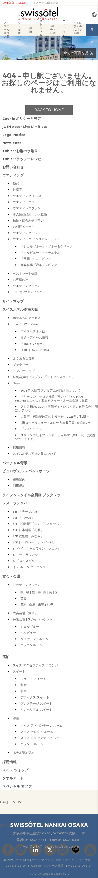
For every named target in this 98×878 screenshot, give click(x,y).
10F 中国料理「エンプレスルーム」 (37, 524)
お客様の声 (20, 279)
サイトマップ (13, 301)
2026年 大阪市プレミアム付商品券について (50, 390)
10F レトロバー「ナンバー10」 (34, 542)
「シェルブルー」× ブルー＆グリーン (46, 246)
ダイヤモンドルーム (34, 639)
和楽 (23, 691)
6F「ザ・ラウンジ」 (27, 554)
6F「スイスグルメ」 (27, 561)
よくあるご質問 (23, 358)
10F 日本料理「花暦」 (28, 530)
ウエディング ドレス (27, 196)
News (16, 383)
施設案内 (19, 479)
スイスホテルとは (32, 331)
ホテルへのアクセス (27, 318)
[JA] (93, 15)
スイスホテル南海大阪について (34, 453)
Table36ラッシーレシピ (21, 159)
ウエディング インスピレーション (36, 239)
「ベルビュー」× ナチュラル (40, 252)
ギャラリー (20, 364)
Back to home (49, 109)
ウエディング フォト (27, 233)
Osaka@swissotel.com (61, 847)
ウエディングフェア (27, 202)
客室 (16, 718)
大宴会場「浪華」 (25, 613)
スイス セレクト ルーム (36, 731)
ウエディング (64, 30)
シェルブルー (29, 626)
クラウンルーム (31, 645)
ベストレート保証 (25, 273)
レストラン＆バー (40, 30)
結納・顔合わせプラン (28, 220)
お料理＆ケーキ (23, 227)
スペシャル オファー (19, 30)
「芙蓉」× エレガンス (35, 259)
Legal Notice (13, 135)
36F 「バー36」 (23, 517)
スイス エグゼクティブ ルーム (41, 738)
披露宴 (17, 189)
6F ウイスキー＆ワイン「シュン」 (36, 548)
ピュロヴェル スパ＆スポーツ (77, 30)
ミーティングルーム (27, 585)
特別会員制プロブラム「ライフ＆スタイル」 (44, 377)
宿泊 (30, 29)
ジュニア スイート (33, 679)
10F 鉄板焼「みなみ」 (28, 536)
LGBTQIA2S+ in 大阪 (34, 350)
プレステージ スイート (36, 703)
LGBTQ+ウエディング (28, 292)
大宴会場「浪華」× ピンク (38, 265)
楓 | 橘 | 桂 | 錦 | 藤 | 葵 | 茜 (39, 592)
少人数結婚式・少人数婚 (30, 214)
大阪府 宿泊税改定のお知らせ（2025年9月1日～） (56, 416)
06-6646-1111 (36, 840)
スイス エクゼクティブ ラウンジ (35, 665)
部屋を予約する (92, 32)
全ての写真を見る (78, 53)
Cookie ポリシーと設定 (21, 119)
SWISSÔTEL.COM (14, 3)
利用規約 (19, 485)
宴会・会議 (53, 29)
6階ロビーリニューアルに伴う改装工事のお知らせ (55, 423)
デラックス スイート (34, 697)
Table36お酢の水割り (20, 151)
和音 (23, 685)
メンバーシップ (23, 371)
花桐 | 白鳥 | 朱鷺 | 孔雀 (36, 604)
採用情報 (19, 447)
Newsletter (11, 143)
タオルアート (13, 778)
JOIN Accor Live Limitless (24, 127)
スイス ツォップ (15, 770)
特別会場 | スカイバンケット (33, 619)
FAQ (4, 802)
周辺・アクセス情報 (34, 337)
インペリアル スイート (36, 709)
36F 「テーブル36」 (27, 511)
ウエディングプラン (27, 208)
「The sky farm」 (32, 344)
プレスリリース (31, 429)
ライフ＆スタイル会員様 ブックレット (33, 495)
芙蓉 (23, 598)
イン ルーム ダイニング (29, 567)
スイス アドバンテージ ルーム (41, 725)
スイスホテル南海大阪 (44, 3)
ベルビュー (28, 633)
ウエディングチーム (27, 286)
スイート (19, 671)
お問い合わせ (13, 167)
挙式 (16, 183)
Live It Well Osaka (26, 324)
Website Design (80, 865)
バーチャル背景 (14, 463)
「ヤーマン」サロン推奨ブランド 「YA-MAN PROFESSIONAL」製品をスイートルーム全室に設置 (51, 398)
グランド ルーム (31, 744)
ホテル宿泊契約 (23, 752)
